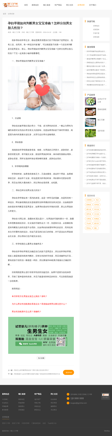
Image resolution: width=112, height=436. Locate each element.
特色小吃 (37, 403)
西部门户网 (6, 423)
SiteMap (107, 431)
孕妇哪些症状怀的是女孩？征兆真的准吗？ (97, 85)
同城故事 (5, 406)
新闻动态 (35, 5)
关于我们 (92, 5)
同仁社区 (69, 5)
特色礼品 (37, 406)
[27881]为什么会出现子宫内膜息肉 (97, 161)
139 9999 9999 (77, 398)
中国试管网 (25, 423)
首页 (26, 5)
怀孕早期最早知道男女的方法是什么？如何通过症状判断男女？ (97, 51)
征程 (44, 423)
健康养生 (54, 406)
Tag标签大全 (52, 423)
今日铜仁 (5, 399)
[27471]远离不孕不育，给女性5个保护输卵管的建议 (97, 183)
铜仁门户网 (14, 431)
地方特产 (37, 399)
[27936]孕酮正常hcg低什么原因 (97, 153)
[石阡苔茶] (90, 133)
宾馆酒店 (21, 410)
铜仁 (95, 228)
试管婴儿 (89, 200)
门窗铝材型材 (36, 423)
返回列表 (69, 372)
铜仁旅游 (46, 5)
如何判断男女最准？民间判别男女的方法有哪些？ (97, 70)
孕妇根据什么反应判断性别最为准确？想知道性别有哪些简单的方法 (37, 374)
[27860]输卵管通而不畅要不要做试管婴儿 (97, 165)
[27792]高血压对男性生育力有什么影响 (97, 172)
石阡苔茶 (101, 130)
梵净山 (88, 228)
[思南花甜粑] (90, 112)
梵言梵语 (54, 403)
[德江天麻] (90, 122)
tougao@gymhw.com (78, 403)
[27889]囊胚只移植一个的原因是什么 (97, 157)
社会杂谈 (54, 399)
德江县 (88, 209)
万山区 (88, 223)
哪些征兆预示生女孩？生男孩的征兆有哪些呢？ (97, 66)
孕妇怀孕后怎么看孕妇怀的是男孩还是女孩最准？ (97, 77)
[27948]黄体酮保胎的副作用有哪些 (97, 150)
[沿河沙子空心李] (90, 101)
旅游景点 (21, 406)
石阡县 (88, 214)
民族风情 (21, 403)
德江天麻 (101, 119)
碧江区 (96, 223)
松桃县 (96, 219)
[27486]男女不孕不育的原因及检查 (97, 179)
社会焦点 (5, 403)
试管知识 (96, 26)
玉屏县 (88, 219)
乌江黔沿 (54, 410)
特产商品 (58, 5)
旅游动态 (21, 399)
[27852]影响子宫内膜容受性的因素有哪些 (97, 168)
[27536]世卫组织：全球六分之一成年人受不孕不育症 (97, 176)
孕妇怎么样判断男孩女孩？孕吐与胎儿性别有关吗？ (31, 370)
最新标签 (91, 195)
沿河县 (96, 204)
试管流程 (96, 37)
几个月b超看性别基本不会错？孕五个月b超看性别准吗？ (97, 55)
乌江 (97, 200)
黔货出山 (37, 410)
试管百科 (96, 29)
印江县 (96, 209)
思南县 (88, 204)
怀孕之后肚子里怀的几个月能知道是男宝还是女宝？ (97, 81)
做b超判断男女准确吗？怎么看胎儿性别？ (97, 59)
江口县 (96, 214)
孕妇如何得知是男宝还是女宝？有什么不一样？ (97, 73)
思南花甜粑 (102, 109)
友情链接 (5, 417)
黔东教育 (5, 410)
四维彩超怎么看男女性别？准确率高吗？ (97, 62)
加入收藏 (41, 358)
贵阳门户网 (16, 423)
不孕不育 (96, 33)
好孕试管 (81, 5)
